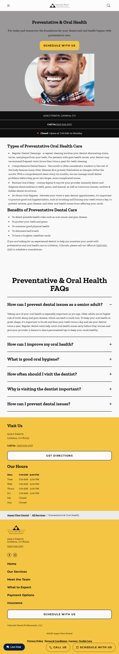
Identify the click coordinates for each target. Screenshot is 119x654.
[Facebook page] (9, 555)
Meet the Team (18, 579)
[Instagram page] (15, 555)
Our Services (17, 571)
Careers (73, 641)
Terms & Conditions (55, 641)
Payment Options (20, 595)
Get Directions (59, 455)
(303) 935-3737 (64, 124)
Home (11, 564)
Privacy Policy (35, 641)
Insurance (14, 603)
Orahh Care (85, 641)
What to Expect (19, 587)
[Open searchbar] (108, 5)
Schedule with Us (59, 45)
